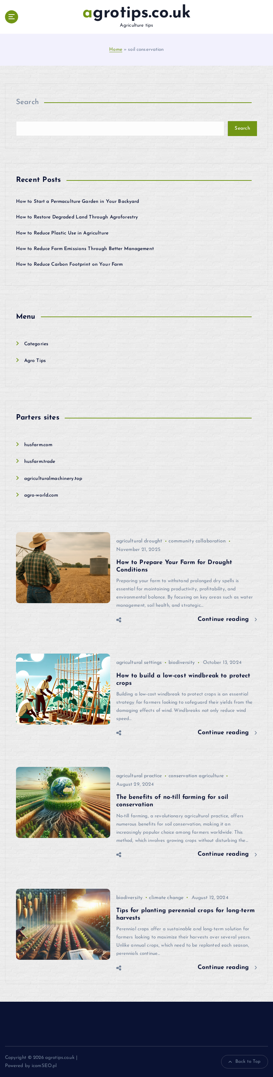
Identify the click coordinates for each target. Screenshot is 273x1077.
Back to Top (248, 1061)
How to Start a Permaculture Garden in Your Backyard (77, 201)
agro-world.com (41, 495)
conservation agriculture (196, 776)
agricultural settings (139, 662)
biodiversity (181, 662)
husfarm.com (38, 445)
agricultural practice (139, 776)
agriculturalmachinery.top (53, 478)
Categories (36, 344)
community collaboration (197, 541)
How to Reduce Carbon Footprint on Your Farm (69, 264)
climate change (166, 897)
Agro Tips (35, 360)
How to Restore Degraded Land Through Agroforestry (77, 217)
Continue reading (224, 619)
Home (115, 49)
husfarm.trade (39, 461)
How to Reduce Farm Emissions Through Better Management (85, 249)
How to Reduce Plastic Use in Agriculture (62, 233)
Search (27, 102)
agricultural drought (139, 541)
